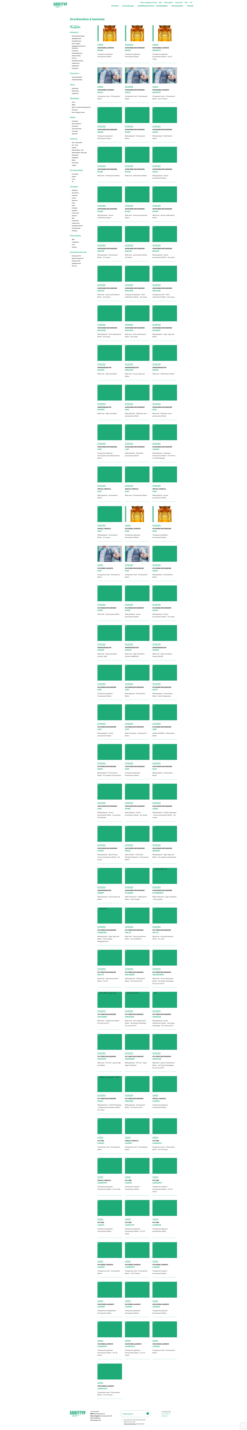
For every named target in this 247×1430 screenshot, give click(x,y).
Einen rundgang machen (148, 2)
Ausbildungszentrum (146, 5)
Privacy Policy (166, 1414)
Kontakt (190, 5)
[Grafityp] (60, 4)
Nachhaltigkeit (162, 5)
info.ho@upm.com (95, 1420)
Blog (160, 2)
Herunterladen (177, 5)
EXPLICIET (164, 1416)
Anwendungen (128, 5)
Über (186, 2)
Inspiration (179, 2)
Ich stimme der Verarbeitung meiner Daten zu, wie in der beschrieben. (134, 1422)
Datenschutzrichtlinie (130, 1424)
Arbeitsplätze (168, 2)
